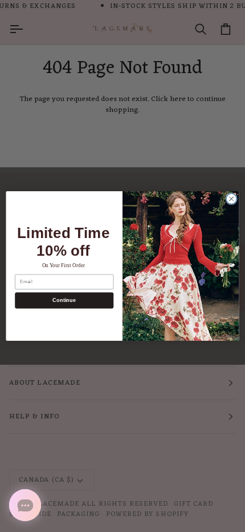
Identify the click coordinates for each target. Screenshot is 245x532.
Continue (64, 300)
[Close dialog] (231, 199)
